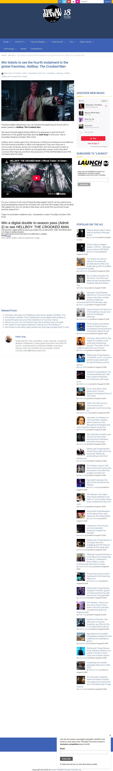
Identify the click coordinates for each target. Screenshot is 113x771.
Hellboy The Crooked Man (11, 76)
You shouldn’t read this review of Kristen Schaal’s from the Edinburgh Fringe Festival (94, 682)
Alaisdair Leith (84, 643)
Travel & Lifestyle (37, 42)
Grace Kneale (94, 518)
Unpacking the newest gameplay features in (98, 665)
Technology (9, 49)
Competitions (36, 49)
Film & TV (19, 42)
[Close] (110, 735)
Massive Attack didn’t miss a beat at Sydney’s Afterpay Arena (99, 232)
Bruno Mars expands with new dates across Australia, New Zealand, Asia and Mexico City (93, 281)
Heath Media (56, 770)
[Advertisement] (56, 30)
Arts (71, 42)
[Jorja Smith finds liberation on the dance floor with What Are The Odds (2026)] (81, 514)
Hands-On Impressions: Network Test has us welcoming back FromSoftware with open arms (94, 377)
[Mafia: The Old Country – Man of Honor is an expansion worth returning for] (81, 406)
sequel (24, 76)
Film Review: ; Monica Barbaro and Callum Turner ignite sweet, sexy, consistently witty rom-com (94, 499)
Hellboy (67, 73)
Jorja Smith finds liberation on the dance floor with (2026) (98, 513)
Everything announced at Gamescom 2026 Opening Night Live (98, 576)
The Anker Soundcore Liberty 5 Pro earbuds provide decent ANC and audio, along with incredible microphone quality (94, 264)
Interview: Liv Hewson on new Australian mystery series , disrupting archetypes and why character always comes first (93, 422)
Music (6, 42)
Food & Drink (57, 42)
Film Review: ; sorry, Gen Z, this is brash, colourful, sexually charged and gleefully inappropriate (93, 607)
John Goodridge (95, 487)
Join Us (78, 770)
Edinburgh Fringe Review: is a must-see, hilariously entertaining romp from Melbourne (94, 454)
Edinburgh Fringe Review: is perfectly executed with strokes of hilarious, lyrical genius (94, 360)
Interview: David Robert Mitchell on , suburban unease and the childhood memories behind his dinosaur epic (94, 297)
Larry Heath (83, 367)
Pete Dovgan (93, 252)
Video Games (85, 42)
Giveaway (59, 73)
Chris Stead (93, 237)
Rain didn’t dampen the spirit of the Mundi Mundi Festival (98, 482)
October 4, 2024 (20, 73)
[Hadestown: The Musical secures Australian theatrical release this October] (81, 529)
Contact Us (68, 770)
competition (50, 73)
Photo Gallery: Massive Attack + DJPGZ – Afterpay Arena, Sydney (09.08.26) (98, 247)
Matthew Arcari (84, 271)
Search (108, 2)
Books (23, 49)
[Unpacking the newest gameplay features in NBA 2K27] (81, 665)
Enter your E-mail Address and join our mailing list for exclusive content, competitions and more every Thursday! (91, 173)
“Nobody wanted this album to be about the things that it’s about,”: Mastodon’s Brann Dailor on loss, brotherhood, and (94, 559)
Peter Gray (8, 73)
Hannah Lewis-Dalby (86, 566)
